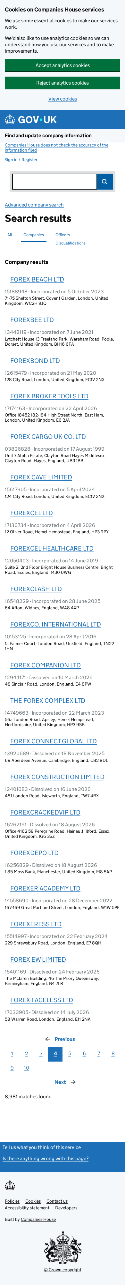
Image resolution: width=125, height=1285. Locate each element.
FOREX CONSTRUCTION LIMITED (57, 777)
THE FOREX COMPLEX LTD (47, 700)
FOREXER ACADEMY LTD (45, 888)
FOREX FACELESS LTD (41, 1000)
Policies (12, 1201)
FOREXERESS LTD (36, 924)
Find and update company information (48, 135)
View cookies (62, 99)
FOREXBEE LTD (32, 320)
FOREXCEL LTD (31, 513)
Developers (66, 1208)
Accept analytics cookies (63, 65)
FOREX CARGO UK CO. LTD (48, 436)
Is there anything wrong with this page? (45, 1158)
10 (26, 1068)
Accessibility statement (27, 1208)
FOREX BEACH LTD (37, 279)
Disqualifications (70, 243)
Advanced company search (34, 205)
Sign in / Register (21, 159)
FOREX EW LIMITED (38, 959)
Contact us (57, 1201)
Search (105, 182)
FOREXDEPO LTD (34, 853)
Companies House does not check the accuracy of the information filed (56, 147)
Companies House (38, 1219)
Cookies (33, 1201)
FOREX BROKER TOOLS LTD (49, 396)
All (9, 234)
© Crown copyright (62, 1270)
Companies (33, 234)
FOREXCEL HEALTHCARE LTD (52, 548)
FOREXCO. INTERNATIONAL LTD (55, 624)
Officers (62, 234)
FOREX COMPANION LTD (45, 665)
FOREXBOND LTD (35, 360)
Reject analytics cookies (62, 83)
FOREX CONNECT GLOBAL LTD (53, 741)
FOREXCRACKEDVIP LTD (45, 812)
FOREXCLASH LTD (36, 589)
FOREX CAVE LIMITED (41, 477)
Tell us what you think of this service (42, 1147)
